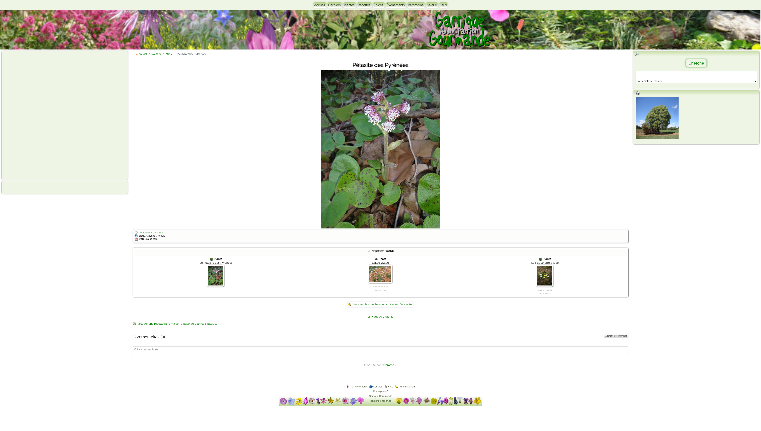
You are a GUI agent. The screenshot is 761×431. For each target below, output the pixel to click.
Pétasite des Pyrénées (151, 232)
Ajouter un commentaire (616, 335)
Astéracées (392, 304)
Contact (377, 386)
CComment (389, 365)
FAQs (390, 386)
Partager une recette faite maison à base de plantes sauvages (177, 323)
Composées (406, 304)
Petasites (380, 304)
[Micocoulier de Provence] (657, 118)
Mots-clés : (358, 304)
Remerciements (359, 386)
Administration (407, 386)
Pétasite (369, 304)
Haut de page (380, 316)
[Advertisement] (19, 115)
